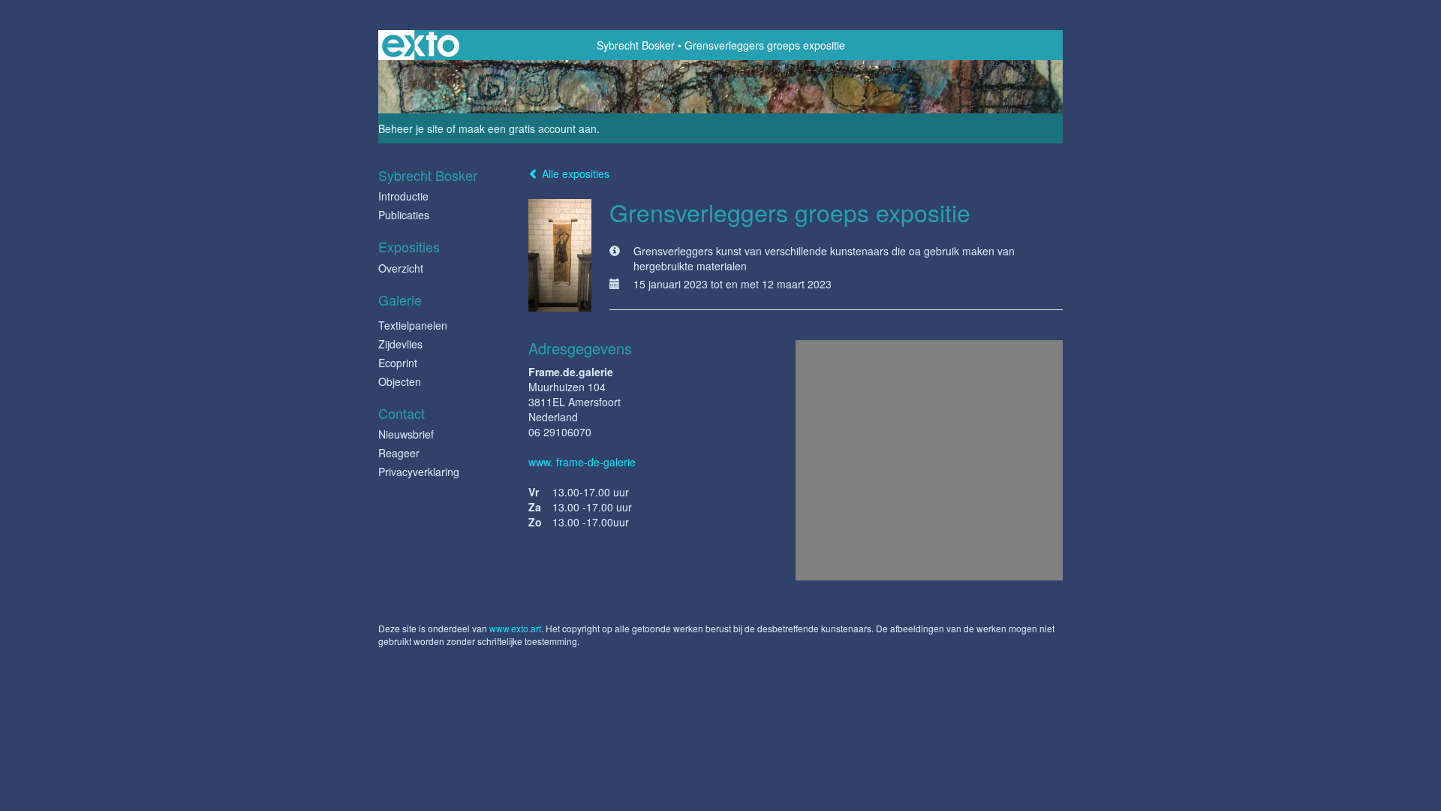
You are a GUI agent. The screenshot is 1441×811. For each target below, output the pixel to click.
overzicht (400, 268)
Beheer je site (411, 128)
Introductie (403, 196)
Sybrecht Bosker (636, 45)
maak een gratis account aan (528, 128)
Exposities (409, 246)
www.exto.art (515, 628)
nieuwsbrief (406, 434)
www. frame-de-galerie (582, 461)
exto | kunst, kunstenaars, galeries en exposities (420, 45)
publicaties (403, 214)
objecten (399, 381)
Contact (401, 413)
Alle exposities (574, 173)
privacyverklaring (418, 471)
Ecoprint (397, 362)
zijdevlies (400, 343)
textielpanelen (412, 325)
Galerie (400, 300)
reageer (399, 452)
